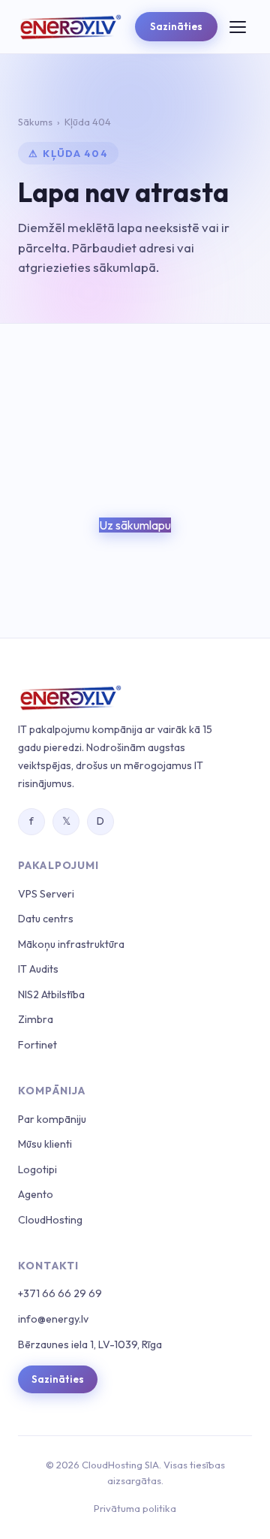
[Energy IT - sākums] (70, 27)
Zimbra (35, 1019)
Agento (35, 1194)
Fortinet (37, 1045)
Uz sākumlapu (135, 525)
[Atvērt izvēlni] (238, 27)
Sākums (35, 122)
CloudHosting (50, 1220)
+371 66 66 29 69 (60, 1293)
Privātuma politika (135, 1508)
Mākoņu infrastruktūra (71, 944)
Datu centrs (46, 918)
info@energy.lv (53, 1319)
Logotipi (37, 1169)
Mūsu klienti (45, 1144)
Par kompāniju (52, 1119)
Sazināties (176, 26)
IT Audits (38, 969)
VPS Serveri (46, 894)
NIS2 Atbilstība (51, 994)
